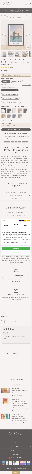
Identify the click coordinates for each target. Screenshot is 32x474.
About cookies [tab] (16, 225)
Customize (16, 252)
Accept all (16, 248)
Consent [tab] (5, 225)
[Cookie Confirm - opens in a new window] (24, 221)
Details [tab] (26, 225)
